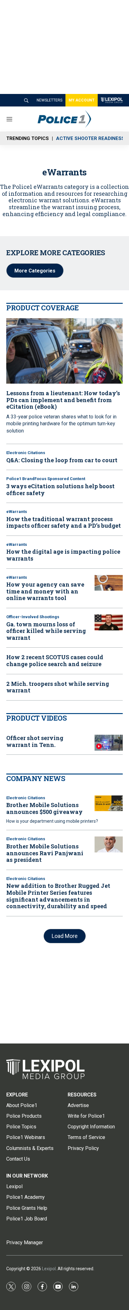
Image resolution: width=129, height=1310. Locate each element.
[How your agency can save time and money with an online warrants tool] (109, 583)
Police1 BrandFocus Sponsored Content (45, 478)
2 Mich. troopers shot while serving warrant (57, 687)
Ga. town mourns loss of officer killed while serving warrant (46, 630)
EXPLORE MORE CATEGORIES (55, 252)
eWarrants (16, 511)
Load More (65, 936)
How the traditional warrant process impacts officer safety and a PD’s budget (63, 522)
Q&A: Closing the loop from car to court (61, 460)
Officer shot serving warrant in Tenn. (34, 741)
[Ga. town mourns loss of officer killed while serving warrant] (109, 622)
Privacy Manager (24, 1242)
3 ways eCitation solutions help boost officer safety (60, 489)
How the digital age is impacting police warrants (63, 555)
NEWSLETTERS (49, 100)
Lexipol (49, 1268)
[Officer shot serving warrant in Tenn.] (109, 743)
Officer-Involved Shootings (32, 616)
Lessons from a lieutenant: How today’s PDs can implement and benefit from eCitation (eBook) (63, 399)
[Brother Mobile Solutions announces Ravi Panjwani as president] (109, 844)
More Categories (34, 271)
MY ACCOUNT (82, 100)
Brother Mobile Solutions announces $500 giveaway (44, 808)
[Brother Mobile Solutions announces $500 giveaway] (109, 803)
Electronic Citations (25, 452)
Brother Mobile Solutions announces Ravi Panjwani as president (44, 852)
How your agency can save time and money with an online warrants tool (45, 591)
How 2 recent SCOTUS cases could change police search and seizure (54, 660)
